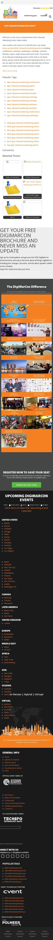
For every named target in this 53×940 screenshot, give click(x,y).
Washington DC (10, 587)
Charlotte (7, 529)
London (7, 623)
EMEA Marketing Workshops (15, 912)
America (7, 704)
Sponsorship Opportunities (15, 803)
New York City (9, 567)
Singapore (8, 679)
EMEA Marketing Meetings (14, 901)
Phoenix (7, 575)
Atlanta (7, 523)
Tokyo (6, 681)
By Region (45, 505)
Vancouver (8, 603)
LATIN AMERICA (10, 607)
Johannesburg (9, 662)
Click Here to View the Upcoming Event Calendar (26, 509)
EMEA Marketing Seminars (14, 906)
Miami (6, 562)
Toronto (7, 600)
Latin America (9, 715)
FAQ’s (7, 771)
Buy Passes (9, 795)
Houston (7, 545)
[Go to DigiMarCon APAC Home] (10, 19)
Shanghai (7, 676)
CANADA (6, 595)
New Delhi (8, 673)
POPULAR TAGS (11, 864)
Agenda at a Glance (12, 760)
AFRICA (5, 654)
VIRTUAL (6, 701)
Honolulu (7, 542)
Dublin (6, 639)
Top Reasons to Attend (13, 768)
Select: (6, 505)
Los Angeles (9, 551)
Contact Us (9, 809)
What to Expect (10, 762)
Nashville (7, 564)
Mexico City (8, 610)
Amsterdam (8, 634)
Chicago (7, 531)
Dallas (6, 534)
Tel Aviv (7, 649)
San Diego (8, 578)
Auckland (7, 689)
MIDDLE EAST (9, 644)
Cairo (6, 657)
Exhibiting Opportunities (14, 806)
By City (24, 505)
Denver (7, 537)
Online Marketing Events (32, 933)
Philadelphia (9, 573)
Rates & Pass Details (12, 798)
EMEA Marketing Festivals (14, 898)
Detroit (7, 540)
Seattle (7, 584)
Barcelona (8, 637)
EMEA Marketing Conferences (16, 879)
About (7, 757)
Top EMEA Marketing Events (15, 876)
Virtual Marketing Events (45, 933)
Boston (7, 526)
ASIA (4, 670)
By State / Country (34, 505)
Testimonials (9, 800)
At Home (7, 709)
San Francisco (9, 581)
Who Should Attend (12, 765)
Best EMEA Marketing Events (15, 873)
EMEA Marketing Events (13, 868)
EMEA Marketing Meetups (14, 903)
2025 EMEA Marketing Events (15, 870)
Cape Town (8, 659)
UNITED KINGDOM (11, 620)
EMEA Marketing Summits (14, 909)
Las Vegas (8, 548)
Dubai (6, 647)
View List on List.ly (9, 71)
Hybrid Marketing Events (20, 933)
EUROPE (6, 631)
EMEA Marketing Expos (13, 882)
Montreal (7, 598)
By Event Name (15, 505)
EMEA (6, 712)
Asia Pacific (8, 707)
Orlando (7, 570)
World (6, 718)
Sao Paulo (8, 616)
